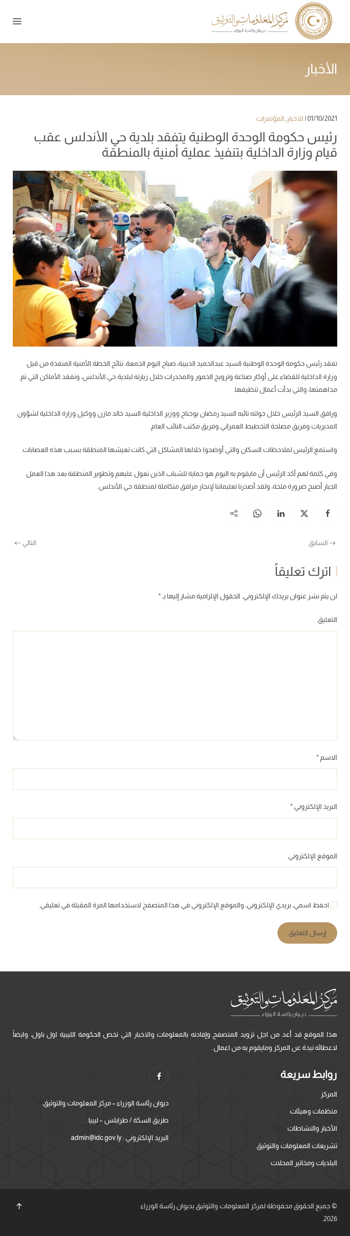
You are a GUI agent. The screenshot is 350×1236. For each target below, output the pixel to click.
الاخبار (295, 118)
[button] (17, 21)
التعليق (327, 619)
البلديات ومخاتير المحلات (304, 1162)
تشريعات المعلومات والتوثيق (297, 1145)
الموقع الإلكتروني (312, 856)
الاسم (326, 757)
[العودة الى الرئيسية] (273, 21)
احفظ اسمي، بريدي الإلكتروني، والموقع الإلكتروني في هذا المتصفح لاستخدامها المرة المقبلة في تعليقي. (184, 905)
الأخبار (321, 68)
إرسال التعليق (307, 932)
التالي (29, 542)
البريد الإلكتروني (313, 806)
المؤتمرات (270, 118)
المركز (329, 1094)
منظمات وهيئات (313, 1111)
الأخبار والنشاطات (312, 1128)
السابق (318, 542)
